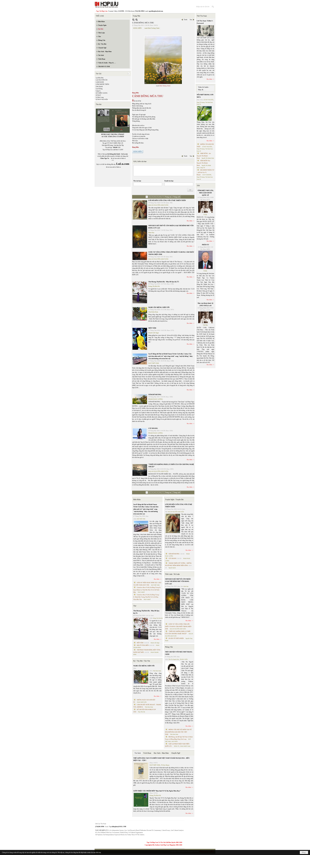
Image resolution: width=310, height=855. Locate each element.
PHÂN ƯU (205, 245)
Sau (191, 19)
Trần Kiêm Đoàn (153, 312)
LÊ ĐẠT (98, 95)
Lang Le (98, 91)
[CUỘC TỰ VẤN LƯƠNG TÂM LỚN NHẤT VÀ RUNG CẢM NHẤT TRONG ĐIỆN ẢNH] (139, 256)
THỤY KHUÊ (141, 592)
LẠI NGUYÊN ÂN (101, 80)
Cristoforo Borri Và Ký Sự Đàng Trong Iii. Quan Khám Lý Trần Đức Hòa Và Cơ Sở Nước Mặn (147, 590)
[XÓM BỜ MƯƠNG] (139, 399)
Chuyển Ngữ (175, 753)
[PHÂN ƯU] (205, 260)
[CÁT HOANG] (139, 434)
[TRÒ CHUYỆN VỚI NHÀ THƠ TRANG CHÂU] (172, 671)
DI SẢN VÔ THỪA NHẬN (176, 638)
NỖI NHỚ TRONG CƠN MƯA (205, 96)
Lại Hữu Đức (100, 78)
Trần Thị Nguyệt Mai (173, 659)
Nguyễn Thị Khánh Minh (208, 158)
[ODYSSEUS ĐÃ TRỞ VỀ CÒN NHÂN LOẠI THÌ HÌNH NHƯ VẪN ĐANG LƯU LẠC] (139, 236)
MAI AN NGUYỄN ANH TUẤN (158, 205)
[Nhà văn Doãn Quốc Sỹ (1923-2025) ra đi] (205, 317)
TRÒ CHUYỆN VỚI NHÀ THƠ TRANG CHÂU (178, 653)
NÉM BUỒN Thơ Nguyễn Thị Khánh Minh (203, 163)
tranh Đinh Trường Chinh (152, 28)
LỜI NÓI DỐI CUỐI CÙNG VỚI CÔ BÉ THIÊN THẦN (167, 200)
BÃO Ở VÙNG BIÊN (143, 645)
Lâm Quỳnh (99, 86)
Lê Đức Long (100, 97)
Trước (185, 19)
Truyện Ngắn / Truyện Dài (174, 499)
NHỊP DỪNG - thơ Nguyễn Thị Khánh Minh (204, 156)
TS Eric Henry (165, 765)
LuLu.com (124, 154)
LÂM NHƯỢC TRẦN (102, 84)
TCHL (205, 214)
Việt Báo (205, 325)
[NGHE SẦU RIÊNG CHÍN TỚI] (139, 313)
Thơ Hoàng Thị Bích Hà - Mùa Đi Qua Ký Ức (163, 282)
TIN (198, 186)
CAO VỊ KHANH (206, 174)
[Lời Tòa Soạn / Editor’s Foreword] (205, 30)
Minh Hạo (151, 232)
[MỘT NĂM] (139, 339)
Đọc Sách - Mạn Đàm (161, 753)
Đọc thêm (189, 220)
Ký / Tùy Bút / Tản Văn (141, 661)
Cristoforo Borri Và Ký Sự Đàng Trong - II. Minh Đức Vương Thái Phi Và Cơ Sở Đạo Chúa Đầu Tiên (146, 597)
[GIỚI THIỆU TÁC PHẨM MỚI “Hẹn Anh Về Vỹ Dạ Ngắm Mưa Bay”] (141, 800)
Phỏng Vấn (169, 647)
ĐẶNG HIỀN (137, 28)
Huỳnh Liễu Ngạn (153, 333)
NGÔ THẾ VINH (153, 363)
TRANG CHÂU (184, 659)
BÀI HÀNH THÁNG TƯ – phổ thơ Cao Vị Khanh (205, 172)
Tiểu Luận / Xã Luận (172, 574)
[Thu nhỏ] (133, 19)
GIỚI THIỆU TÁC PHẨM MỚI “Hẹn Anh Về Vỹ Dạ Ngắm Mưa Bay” (157, 791)
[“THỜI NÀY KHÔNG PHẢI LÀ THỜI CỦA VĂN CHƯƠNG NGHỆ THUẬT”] (139, 470)
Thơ (134, 606)
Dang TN (202, 167)
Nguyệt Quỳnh (172, 567)
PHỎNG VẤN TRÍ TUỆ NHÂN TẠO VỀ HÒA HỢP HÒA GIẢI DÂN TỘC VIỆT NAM (178, 732)
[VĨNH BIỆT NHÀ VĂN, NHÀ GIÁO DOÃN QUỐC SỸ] (205, 207)
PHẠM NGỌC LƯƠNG (155, 399)
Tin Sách (138, 753)
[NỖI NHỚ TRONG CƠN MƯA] (204, 113)
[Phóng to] (136, 19)
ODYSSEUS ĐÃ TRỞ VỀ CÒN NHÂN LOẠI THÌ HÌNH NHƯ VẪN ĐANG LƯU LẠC (178, 581)
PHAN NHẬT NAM (185, 746)
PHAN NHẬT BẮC (142, 702)
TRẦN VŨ (176, 746)
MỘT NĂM (152, 328)
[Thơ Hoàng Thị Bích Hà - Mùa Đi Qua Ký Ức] (139, 292)
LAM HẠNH (100, 82)
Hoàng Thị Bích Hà (154, 286)
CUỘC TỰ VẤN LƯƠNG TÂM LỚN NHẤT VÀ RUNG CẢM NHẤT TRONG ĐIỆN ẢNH (178, 626)
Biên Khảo (137, 499)
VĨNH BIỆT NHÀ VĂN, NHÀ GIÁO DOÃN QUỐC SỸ (205, 193)
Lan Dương (99, 89)
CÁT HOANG (153, 428)
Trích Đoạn (147, 753)
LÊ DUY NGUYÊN (102, 99)
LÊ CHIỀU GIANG (102, 93)
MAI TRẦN (175, 741)
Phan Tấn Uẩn (141, 711)
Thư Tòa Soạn (202, 16)
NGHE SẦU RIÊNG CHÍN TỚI (158, 307)
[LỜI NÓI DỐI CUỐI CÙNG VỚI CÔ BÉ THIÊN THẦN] (139, 209)
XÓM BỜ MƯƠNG (154, 394)
